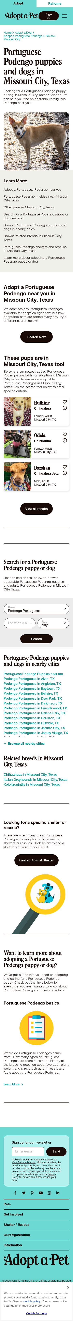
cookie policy (32, 1301)
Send (56, 1151)
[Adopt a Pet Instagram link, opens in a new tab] (50, 1193)
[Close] (68, 1287)
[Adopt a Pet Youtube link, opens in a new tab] (42, 1193)
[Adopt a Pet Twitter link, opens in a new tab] (24, 1193)
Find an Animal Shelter (36, 860)
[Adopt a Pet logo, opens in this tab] (36, 1265)
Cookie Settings (36, 1313)
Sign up (48, 15)
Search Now (36, 337)
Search (36, 639)
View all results (36, 509)
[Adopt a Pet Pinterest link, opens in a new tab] (33, 1193)
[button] (64, 401)
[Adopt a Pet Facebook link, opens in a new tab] (16, 1193)
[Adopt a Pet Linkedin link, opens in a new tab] (58, 1193)
